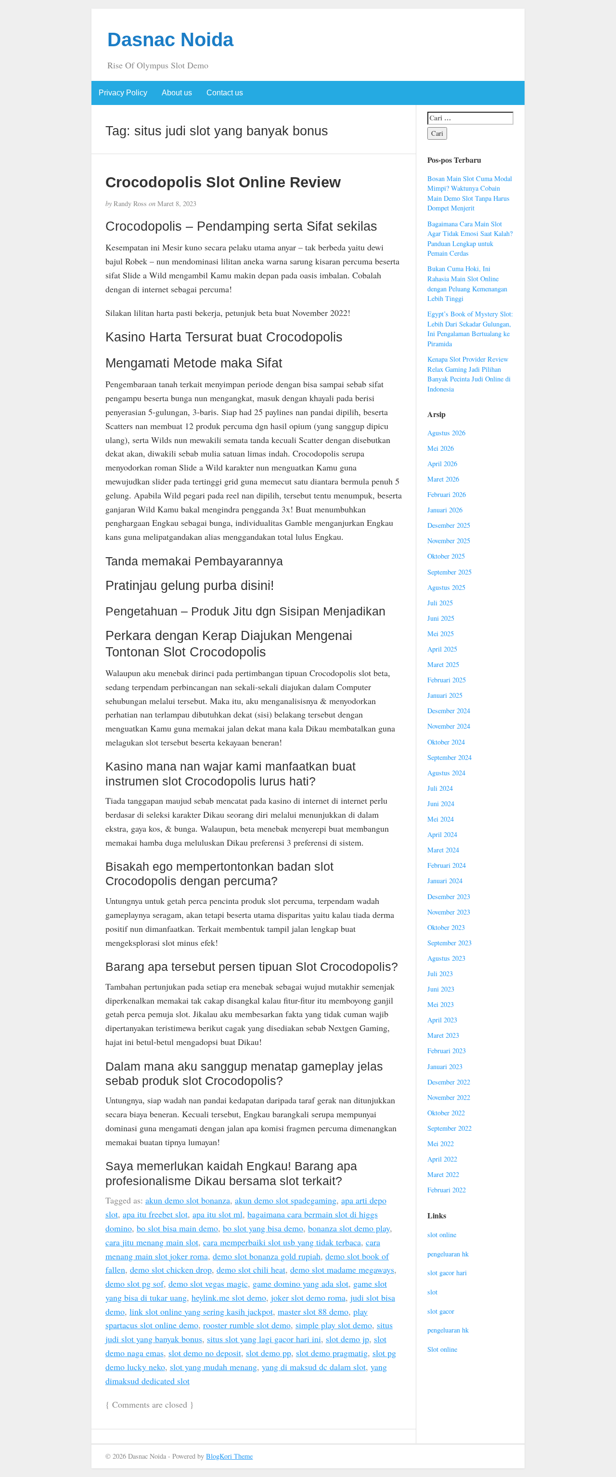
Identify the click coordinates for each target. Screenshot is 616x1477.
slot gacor (440, 1311)
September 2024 (449, 757)
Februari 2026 (446, 494)
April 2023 (442, 1019)
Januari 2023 (444, 1066)
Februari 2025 (446, 679)
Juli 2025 (440, 602)
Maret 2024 (443, 849)
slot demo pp (268, 1353)
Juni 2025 (440, 618)
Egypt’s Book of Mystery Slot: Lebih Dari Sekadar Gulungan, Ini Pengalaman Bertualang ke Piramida (470, 328)
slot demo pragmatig (332, 1353)
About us (177, 93)
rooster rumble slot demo (247, 1325)
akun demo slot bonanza (187, 1200)
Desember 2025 (448, 525)
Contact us (224, 93)
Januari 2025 (444, 695)
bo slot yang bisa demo (263, 1228)
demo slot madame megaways (342, 1269)
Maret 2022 (443, 1174)
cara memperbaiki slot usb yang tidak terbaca (282, 1242)
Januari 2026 (444, 509)
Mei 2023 (440, 1004)
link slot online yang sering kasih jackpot (201, 1311)
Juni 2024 (440, 803)
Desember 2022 (448, 1081)
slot (432, 1291)
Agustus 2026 (446, 432)
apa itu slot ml (217, 1214)
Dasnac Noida (170, 39)
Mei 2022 (440, 1143)
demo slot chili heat (251, 1269)
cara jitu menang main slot (151, 1242)
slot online (441, 1234)
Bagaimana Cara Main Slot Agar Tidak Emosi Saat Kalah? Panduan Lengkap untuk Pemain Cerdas (470, 238)
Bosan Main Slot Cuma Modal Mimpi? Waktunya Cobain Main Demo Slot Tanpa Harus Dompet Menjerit (469, 193)
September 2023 (449, 942)
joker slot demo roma (308, 1297)
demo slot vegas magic (208, 1283)
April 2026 (442, 463)
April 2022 (442, 1158)
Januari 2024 (444, 880)
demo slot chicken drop (171, 1269)
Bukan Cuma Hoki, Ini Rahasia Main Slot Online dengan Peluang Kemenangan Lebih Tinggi (467, 283)
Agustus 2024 (446, 772)
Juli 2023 (440, 973)
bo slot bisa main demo (177, 1228)
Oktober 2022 (446, 1112)
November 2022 (448, 1097)
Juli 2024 (440, 788)
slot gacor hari (447, 1272)
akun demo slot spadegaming (285, 1200)
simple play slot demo (333, 1325)
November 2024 (448, 726)
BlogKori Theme (229, 1456)
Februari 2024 (446, 865)
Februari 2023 (446, 1050)
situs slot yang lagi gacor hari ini (264, 1339)
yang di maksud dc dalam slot (314, 1366)
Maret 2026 (443, 479)
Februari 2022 (446, 1189)
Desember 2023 (448, 896)
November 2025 (448, 540)
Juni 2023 (440, 988)
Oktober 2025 (446, 556)
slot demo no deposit (204, 1353)
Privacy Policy (123, 93)
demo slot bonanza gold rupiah (267, 1256)
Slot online (442, 1349)
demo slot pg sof (134, 1283)
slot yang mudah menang (213, 1366)
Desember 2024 (448, 710)
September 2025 (449, 571)
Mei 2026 (440, 448)
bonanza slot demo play (349, 1228)
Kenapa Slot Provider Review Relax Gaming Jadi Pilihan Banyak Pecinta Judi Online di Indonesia (469, 373)
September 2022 (449, 1128)
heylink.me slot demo (229, 1297)
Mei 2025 (440, 633)
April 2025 (442, 649)
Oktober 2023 (446, 927)
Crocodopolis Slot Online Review (223, 182)
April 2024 (442, 834)
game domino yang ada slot (300, 1283)
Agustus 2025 (446, 587)
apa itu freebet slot (155, 1214)
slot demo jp (347, 1339)
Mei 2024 (440, 818)
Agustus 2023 (446, 958)
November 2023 (448, 911)
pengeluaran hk (448, 1253)
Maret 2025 (443, 664)
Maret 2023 (443, 1035)
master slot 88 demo (313, 1311)
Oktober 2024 (446, 741)
